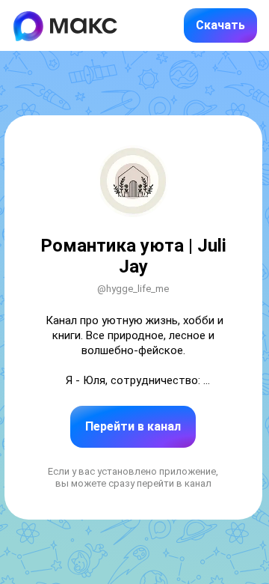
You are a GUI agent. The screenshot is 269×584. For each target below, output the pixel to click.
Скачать (220, 25)
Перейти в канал (133, 426)
